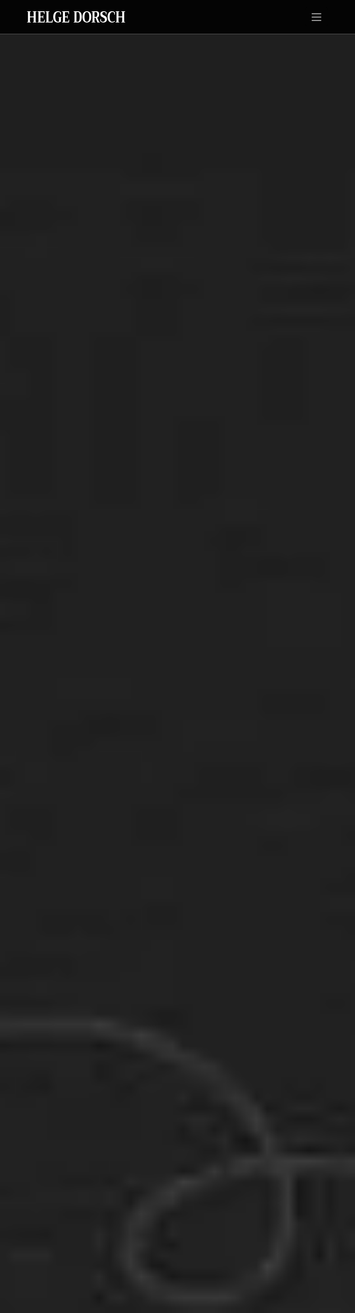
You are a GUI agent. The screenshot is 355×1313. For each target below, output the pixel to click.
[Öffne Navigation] (317, 16)
